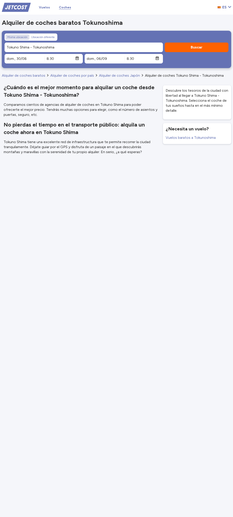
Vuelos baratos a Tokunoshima (191, 137)
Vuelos (44, 7)
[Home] (16, 7)
